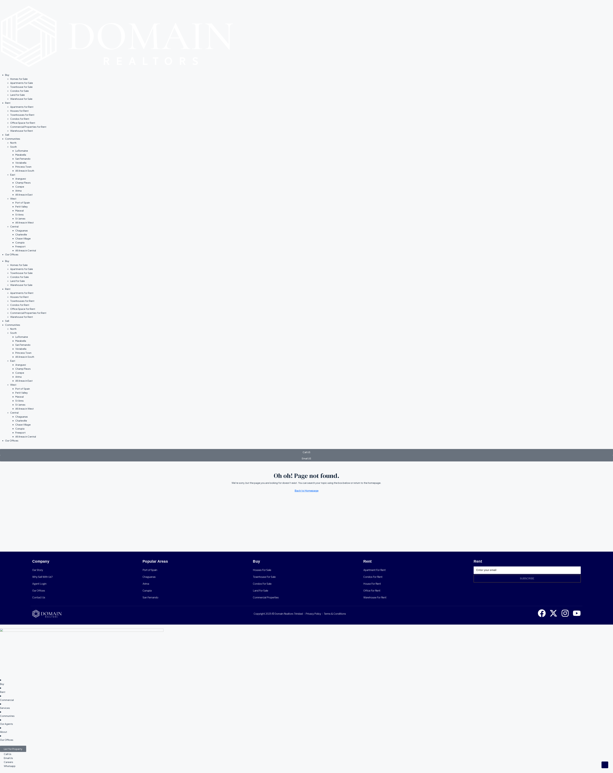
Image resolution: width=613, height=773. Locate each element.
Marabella (20, 154)
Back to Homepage (306, 490)
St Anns (19, 214)
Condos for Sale (19, 90)
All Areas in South (24, 170)
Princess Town (23, 166)
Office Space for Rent (22, 122)
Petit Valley (21, 206)
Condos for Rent (19, 118)
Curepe (19, 186)
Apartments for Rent (21, 106)
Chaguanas (21, 230)
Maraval (19, 210)
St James (20, 218)
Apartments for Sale (21, 82)
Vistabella (20, 162)
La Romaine (21, 150)
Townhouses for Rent (22, 114)
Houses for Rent (19, 110)
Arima (18, 190)
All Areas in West (24, 222)
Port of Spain (22, 202)
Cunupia (19, 242)
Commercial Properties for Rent (28, 126)
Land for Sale (17, 94)
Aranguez (20, 178)
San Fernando (22, 158)
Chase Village (23, 238)
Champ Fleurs (23, 182)
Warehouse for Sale (21, 98)
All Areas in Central (25, 250)
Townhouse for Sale (21, 86)
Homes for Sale (19, 78)
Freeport (20, 246)
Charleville (21, 234)
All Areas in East (24, 194)
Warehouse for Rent (21, 130)
